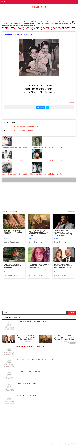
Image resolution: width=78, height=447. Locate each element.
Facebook (41, 107)
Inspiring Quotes (43, 23)
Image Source (71, 102)
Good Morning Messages (59, 23)
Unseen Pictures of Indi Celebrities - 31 (47, 174)
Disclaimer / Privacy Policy (60, 444)
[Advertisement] (39, 196)
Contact (73, 444)
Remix (65, 29)
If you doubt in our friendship (28, 371)
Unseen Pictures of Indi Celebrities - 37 (22, 127)
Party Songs (44, 27)
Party (27, 29)
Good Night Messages (27, 23)
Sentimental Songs (32, 27)
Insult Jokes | (19, 22)
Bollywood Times (30, 25)
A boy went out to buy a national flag (31, 347)
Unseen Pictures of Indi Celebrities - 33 (47, 161)
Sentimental (58, 29)
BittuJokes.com (39, 7)
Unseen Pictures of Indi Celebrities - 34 (47, 148)
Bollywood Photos (16, 25)
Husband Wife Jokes (32, 22)
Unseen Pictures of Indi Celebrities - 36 (22, 130)
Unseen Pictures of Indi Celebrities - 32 (17, 161)
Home (4, 22)
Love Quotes (13, 23)
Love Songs (20, 27)
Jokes (10, 22)
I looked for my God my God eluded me (31, 321)
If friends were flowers (26, 383)
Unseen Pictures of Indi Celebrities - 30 (17, 174)
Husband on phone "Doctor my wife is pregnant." (35, 359)
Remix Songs (55, 27)
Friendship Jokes (65, 22)
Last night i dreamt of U (26, 395)
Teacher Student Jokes (49, 22)
